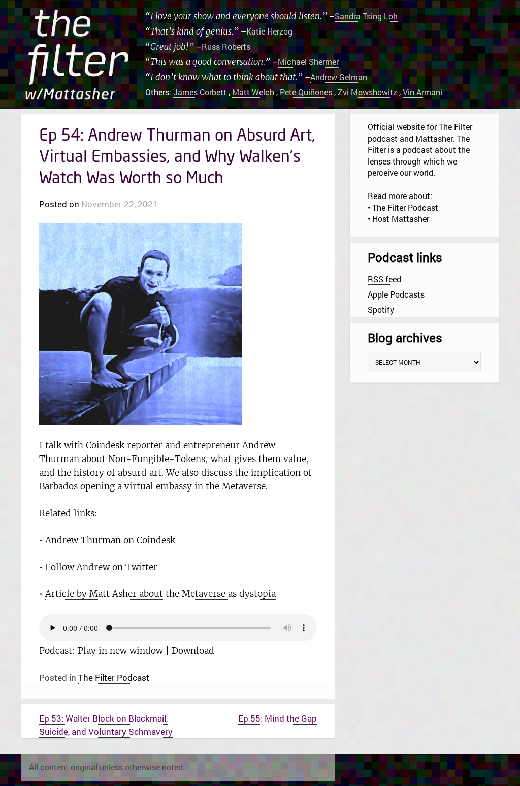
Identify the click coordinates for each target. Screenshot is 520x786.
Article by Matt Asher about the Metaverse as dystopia (160, 593)
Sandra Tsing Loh (366, 16)
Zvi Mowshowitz (367, 92)
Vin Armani (422, 92)
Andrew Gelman (338, 77)
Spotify (381, 309)
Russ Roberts (226, 46)
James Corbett (199, 92)
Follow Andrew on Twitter (101, 567)
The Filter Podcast (113, 677)
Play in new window (120, 651)
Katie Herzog (269, 31)
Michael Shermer (308, 61)
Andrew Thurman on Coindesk (110, 540)
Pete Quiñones (306, 92)
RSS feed (384, 279)
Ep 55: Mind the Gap (277, 718)
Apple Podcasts (396, 294)
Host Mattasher (400, 218)
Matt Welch (253, 92)
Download (193, 651)
